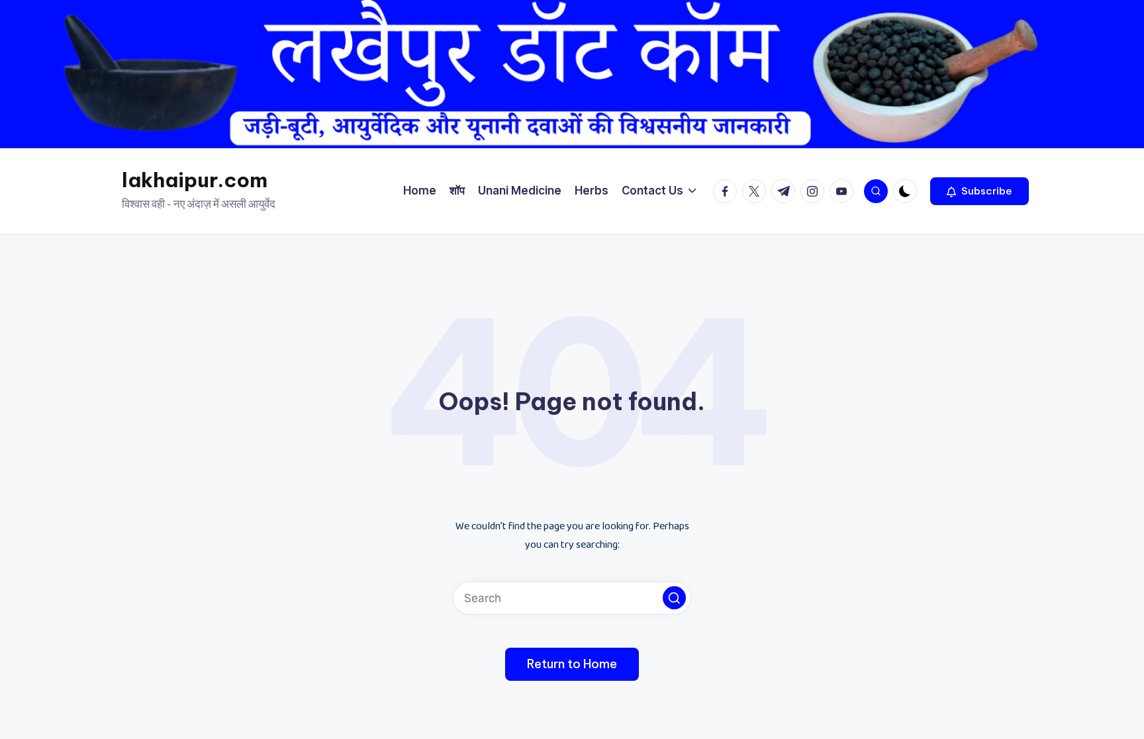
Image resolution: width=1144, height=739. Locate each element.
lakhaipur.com (194, 180)
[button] (979, 191)
